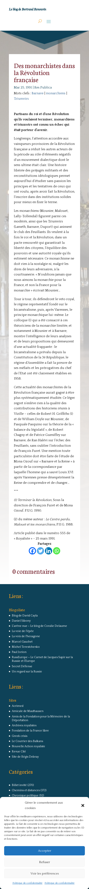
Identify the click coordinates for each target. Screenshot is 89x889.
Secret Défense (22, 666)
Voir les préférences (44, 873)
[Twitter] (40, 550)
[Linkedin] (48, 550)
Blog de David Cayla (25, 615)
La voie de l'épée (23, 631)
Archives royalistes (24, 725)
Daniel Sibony (21, 620)
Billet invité (19, 785)
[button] (83, 805)
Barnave (37, 93)
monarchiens (55, 93)
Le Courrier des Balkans (27, 741)
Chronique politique (25, 795)
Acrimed (17, 706)
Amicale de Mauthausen (27, 711)
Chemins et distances (26, 790)
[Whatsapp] (56, 550)
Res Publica (43, 87)
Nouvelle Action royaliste (28, 746)
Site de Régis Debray (25, 756)
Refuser (44, 862)
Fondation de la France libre (30, 730)
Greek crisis (19, 736)
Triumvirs (21, 99)
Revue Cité (19, 751)
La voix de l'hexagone (26, 636)
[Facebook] (32, 550)
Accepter (44, 851)
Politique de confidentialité (27, 883)
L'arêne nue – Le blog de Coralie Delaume (39, 626)
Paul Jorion (19, 652)
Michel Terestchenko (26, 647)
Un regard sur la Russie (27, 671)
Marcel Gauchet (22, 641)
